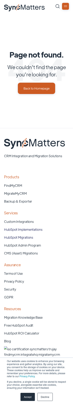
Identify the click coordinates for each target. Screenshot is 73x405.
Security (10, 289)
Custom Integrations (19, 221)
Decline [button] (45, 397)
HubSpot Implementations (23, 229)
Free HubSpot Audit (18, 325)
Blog (7, 341)
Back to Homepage (36, 88)
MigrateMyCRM (15, 193)
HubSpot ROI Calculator (21, 333)
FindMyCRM (13, 185)
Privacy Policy (27, 376)
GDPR (8, 297)
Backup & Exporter (18, 201)
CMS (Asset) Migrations (21, 253)
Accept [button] (27, 397)
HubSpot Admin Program (22, 245)
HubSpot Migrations (18, 237)
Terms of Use (13, 273)
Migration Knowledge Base (23, 317)
